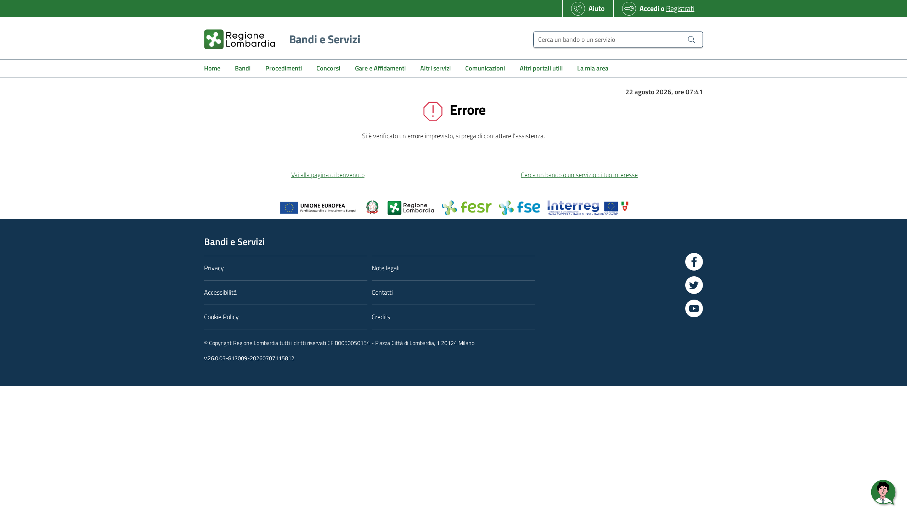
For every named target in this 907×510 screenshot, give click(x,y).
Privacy (214, 268)
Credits (381, 317)
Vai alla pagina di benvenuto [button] (328, 175)
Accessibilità (220, 292)
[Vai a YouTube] (694, 308)
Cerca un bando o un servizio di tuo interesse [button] (579, 175)
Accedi (649, 8)
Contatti (382, 292)
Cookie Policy (221, 317)
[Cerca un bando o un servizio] (692, 39)
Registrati (680, 8)
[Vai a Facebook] (694, 261)
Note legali (386, 268)
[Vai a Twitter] (694, 285)
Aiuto (596, 8)
